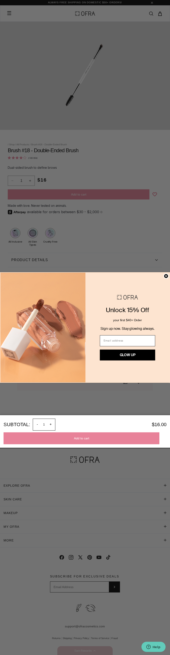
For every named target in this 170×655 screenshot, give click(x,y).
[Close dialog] (166, 276)
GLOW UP (127, 355)
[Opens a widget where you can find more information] (153, 647)
